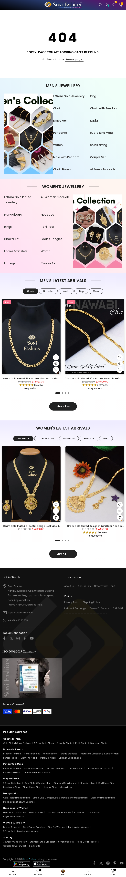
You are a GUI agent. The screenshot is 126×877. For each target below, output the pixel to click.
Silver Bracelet (66, 841)
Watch (58, 145)
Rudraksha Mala (101, 133)
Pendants (60, 133)
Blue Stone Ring (11, 787)
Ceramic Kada (48, 757)
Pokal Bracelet (32, 753)
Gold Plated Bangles (34, 827)
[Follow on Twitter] (11, 639)
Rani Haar (47, 227)
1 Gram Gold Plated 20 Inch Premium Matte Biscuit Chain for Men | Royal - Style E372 (52, 378)
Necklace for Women (14, 812)
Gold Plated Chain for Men (17, 743)
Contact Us (84, 586)
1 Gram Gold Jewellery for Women (21, 831)
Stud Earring (98, 145)
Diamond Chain (98, 743)
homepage (74, 59)
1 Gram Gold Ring (12, 783)
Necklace (47, 215)
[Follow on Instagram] (18, 639)
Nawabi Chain (64, 743)
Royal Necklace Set (13, 816)
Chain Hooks (62, 169)
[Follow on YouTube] (32, 639)
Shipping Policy (91, 602)
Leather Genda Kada (70, 757)
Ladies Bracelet (11, 827)
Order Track (101, 586)
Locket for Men (75, 768)
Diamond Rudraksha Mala (37, 772)
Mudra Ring (66, 787)
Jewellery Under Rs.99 (15, 841)
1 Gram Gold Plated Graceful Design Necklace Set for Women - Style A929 (46, 526)
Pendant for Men (12, 768)
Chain (57, 108)
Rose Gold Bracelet (87, 841)
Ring (93, 96)
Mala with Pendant (66, 157)
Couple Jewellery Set (14, 845)
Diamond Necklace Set (59, 812)
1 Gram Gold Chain (44, 743)
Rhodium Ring (88, 783)
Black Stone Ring (32, 787)
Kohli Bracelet (50, 753)
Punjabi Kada (10, 757)
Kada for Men (111, 753)
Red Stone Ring (106, 783)
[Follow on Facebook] (4, 639)
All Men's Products (103, 169)
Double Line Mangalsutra (74, 797)
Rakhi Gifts (34, 845)
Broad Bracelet (69, 753)
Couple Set (98, 157)
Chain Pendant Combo (99, 768)
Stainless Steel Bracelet (42, 841)
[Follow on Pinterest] (25, 639)
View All (61, 406)
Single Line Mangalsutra (45, 797)
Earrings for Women (78, 827)
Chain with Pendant (104, 108)
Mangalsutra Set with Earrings (19, 801)
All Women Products (55, 197)
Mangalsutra (13, 215)
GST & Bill (118, 608)
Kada (94, 121)
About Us (69, 586)
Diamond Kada (29, 757)
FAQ (113, 586)
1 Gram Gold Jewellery (68, 96)
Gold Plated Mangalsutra (16, 797)
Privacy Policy (72, 602)
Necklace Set (36, 812)
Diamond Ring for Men (65, 783)
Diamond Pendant (33, 768)
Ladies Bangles (51, 239)
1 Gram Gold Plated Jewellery (17, 199)
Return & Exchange (75, 608)
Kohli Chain (81, 743)
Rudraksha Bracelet (90, 753)
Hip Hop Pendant (56, 768)
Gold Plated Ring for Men (37, 783)
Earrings (9, 263)
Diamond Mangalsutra (103, 797)
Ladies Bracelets (15, 251)
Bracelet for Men (12, 753)
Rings (8, 227)
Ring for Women (56, 827)
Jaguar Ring (50, 787)
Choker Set (12, 239)
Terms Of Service (99, 608)
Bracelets (60, 121)
